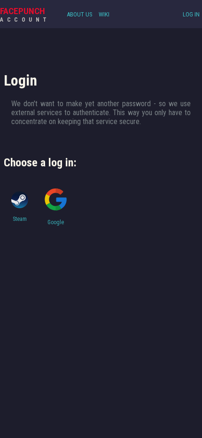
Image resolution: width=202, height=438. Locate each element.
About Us (80, 14)
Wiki (104, 14)
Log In (191, 14)
